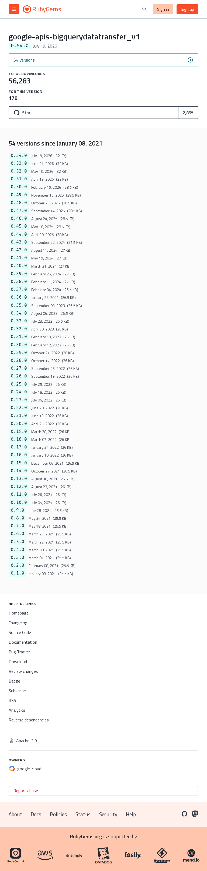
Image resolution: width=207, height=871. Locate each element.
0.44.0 (19, 234)
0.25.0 (19, 384)
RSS (12, 700)
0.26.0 (19, 376)
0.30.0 (19, 344)
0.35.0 (19, 305)
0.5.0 (17, 542)
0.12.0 (19, 486)
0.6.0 (17, 533)
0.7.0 (17, 526)
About (15, 814)
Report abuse (25, 790)
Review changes (23, 671)
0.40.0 (19, 265)
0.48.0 (19, 202)
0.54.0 (19, 155)
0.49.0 (19, 195)
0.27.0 (19, 368)
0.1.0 (17, 573)
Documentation (23, 642)
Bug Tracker (19, 652)
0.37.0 (19, 289)
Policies (58, 814)
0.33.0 (19, 321)
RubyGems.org (86, 836)
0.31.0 (19, 336)
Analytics (17, 710)
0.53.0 (19, 163)
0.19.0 (19, 431)
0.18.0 (19, 439)
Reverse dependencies (29, 720)
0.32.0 (19, 329)
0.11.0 (19, 494)
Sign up (187, 9)
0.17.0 (19, 447)
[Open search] (145, 9)
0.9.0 (17, 510)
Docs (36, 814)
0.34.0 (19, 313)
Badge (14, 681)
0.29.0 (19, 352)
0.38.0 (19, 281)
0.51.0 (19, 179)
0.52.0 (19, 171)
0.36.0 (19, 297)
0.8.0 (17, 518)
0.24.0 (19, 392)
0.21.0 (19, 415)
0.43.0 (19, 242)
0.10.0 (19, 502)
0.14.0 (19, 471)
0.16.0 (19, 455)
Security (108, 814)
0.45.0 (19, 226)
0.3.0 (17, 557)
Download (18, 661)
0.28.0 (19, 360)
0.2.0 (17, 565)
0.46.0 (19, 218)
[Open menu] (14, 9)
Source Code (20, 632)
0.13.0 (19, 478)
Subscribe (17, 690)
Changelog (18, 622)
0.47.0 (19, 210)
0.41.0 (19, 258)
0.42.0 (19, 250)
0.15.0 (19, 463)
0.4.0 (17, 549)
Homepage (19, 613)
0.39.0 (19, 273)
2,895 (188, 112)
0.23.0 (19, 400)
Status (83, 814)
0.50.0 (19, 187)
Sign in (163, 9)
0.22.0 (19, 407)
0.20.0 (19, 423)
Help (131, 814)
